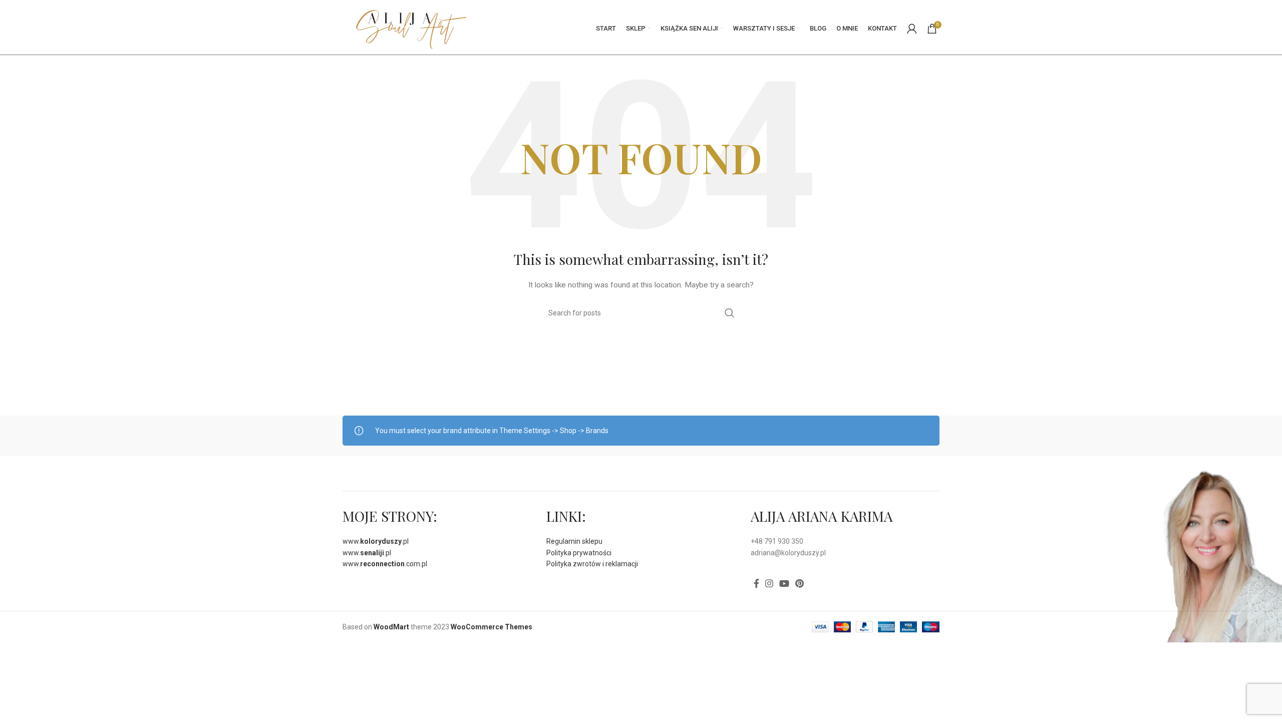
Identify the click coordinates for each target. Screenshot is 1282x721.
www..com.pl (385, 564)
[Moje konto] (912, 29)
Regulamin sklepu (574, 541)
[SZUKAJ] (729, 312)
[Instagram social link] (769, 583)
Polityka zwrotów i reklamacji (592, 564)
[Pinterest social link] (799, 583)
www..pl (376, 541)
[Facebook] (756, 583)
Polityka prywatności (578, 553)
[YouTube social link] (784, 583)
